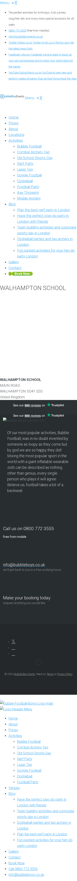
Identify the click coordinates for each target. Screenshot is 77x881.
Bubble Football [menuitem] (29, 742)
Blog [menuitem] (12, 794)
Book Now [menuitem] (17, 863)
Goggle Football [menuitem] (29, 770)
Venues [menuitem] (14, 788)
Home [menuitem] (13, 718)
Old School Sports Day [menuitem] (34, 753)
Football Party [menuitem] (27, 782)
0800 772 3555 (17, 30)
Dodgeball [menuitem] (24, 776)
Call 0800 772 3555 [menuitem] (23, 869)
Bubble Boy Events (24, 674)
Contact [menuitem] (15, 857)
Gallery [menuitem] (14, 851)
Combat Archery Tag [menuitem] (32, 747)
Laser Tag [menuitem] (24, 765)
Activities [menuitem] (15, 736)
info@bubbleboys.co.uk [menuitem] (26, 875)
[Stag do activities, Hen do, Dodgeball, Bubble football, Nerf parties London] (12, 98)
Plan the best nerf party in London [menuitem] (42, 834)
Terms (50, 674)
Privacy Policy (65, 674)
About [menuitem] (13, 724)
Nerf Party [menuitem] (24, 759)
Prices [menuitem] (13, 730)
